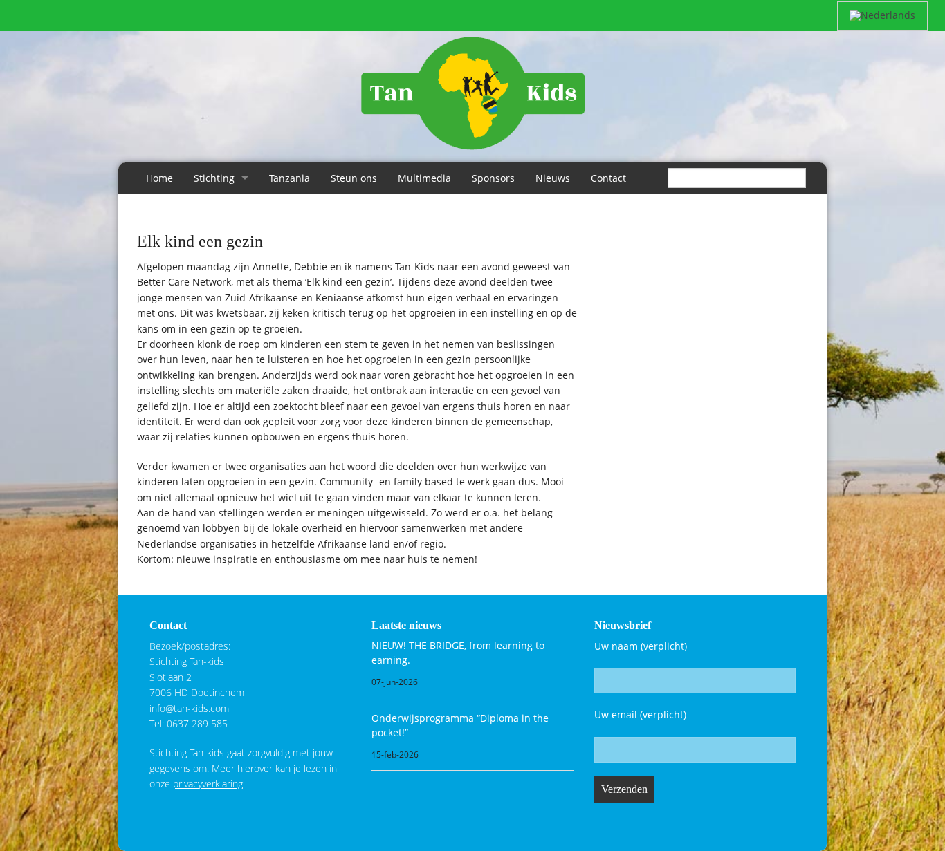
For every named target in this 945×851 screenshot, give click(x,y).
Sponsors (493, 178)
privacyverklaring (208, 783)
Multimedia (424, 178)
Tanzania (289, 178)
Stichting (214, 178)
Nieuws (552, 178)
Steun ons (354, 178)
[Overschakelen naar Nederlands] (882, 16)
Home (159, 178)
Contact (608, 178)
